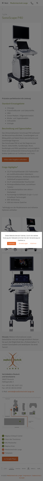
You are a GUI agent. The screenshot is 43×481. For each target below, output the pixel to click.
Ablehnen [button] (33, 243)
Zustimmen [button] (11, 243)
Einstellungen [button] (23, 243)
